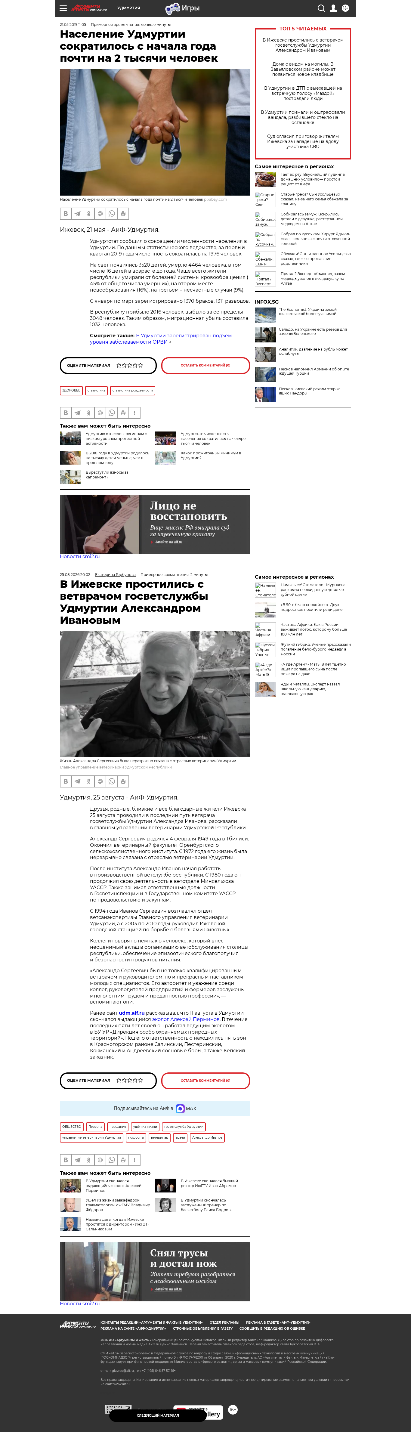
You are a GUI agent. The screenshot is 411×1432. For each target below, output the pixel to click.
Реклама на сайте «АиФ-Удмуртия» (133, 1329)
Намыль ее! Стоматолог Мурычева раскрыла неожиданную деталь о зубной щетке (313, 590)
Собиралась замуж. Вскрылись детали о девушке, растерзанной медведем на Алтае (312, 219)
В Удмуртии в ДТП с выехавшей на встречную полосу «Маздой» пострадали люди (303, 93)
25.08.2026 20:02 (75, 574)
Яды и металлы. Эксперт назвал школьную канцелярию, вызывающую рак (310, 689)
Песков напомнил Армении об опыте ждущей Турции (314, 371)
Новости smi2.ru (80, 556)
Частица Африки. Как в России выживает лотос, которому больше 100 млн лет (314, 629)
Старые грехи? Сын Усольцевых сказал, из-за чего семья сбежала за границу (314, 199)
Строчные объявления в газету (203, 1329)
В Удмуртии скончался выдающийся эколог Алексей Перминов (113, 1186)
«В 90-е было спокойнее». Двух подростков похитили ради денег (312, 607)
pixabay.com (215, 199)
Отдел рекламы (224, 1323)
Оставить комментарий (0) (205, 365)
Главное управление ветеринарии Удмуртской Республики (116, 767)
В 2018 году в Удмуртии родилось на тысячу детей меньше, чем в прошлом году (117, 458)
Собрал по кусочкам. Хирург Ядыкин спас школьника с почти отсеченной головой (316, 239)
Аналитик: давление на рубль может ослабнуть (313, 351)
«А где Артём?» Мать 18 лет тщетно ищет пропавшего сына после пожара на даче (313, 669)
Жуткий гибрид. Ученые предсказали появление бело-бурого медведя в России (316, 649)
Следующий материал (158, 1416)
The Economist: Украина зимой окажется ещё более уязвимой (308, 312)
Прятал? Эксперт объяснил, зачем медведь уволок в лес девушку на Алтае (313, 278)
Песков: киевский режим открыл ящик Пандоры (310, 391)
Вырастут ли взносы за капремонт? (107, 474)
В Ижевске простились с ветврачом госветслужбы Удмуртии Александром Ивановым (303, 45)
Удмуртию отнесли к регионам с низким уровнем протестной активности (116, 438)
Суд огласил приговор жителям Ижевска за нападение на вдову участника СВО (303, 141)
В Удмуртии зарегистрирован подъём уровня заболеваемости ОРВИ (161, 339)
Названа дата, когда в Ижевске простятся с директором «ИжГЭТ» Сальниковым (117, 1224)
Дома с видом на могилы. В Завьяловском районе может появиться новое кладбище (303, 69)
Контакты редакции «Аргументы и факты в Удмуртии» (151, 1323)
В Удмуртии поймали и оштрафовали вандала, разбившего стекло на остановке (303, 117)
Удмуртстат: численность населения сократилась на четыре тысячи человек (213, 438)
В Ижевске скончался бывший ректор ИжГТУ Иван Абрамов (209, 1183)
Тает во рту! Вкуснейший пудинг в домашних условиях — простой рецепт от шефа (313, 179)
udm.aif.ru (132, 1013)
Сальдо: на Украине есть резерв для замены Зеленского (313, 331)
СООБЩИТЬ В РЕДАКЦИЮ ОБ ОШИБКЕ (272, 1329)
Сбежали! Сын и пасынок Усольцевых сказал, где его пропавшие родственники (316, 259)
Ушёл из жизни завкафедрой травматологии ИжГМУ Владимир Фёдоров (118, 1205)
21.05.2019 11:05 (73, 24)
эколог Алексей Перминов (186, 1019)
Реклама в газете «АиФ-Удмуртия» (278, 1323)
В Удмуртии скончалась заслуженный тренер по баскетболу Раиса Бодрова (207, 1205)
